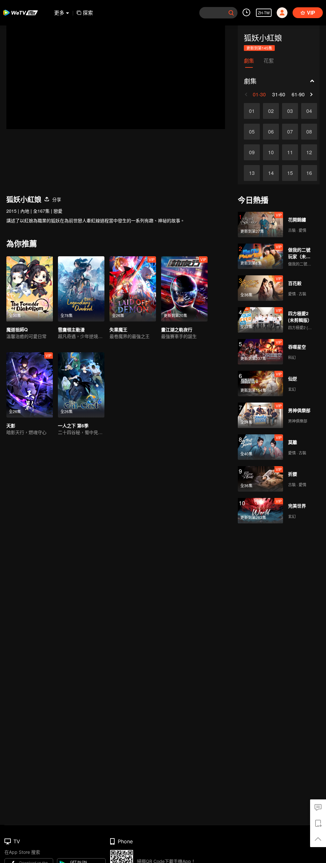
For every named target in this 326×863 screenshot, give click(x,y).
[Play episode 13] (252, 173)
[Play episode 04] (309, 111)
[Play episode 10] (271, 152)
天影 (10, 425)
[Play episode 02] (271, 111)
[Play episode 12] (309, 152)
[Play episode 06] (271, 132)
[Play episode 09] (252, 152)
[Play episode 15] (290, 173)
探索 (88, 12)
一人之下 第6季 (73, 425)
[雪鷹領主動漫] (81, 288)
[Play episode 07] (290, 132)
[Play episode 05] (252, 132)
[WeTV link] (20, 13)
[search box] (231, 13)
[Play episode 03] (290, 111)
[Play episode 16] (309, 173)
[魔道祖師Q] (29, 288)
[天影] (29, 385)
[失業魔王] (133, 288)
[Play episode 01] (252, 111)
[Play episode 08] (309, 132)
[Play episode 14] (271, 173)
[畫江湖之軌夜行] (184, 288)
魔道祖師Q (17, 329)
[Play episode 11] (290, 152)
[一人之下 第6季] (81, 385)
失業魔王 (118, 329)
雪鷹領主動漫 (71, 329)
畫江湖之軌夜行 (176, 329)
